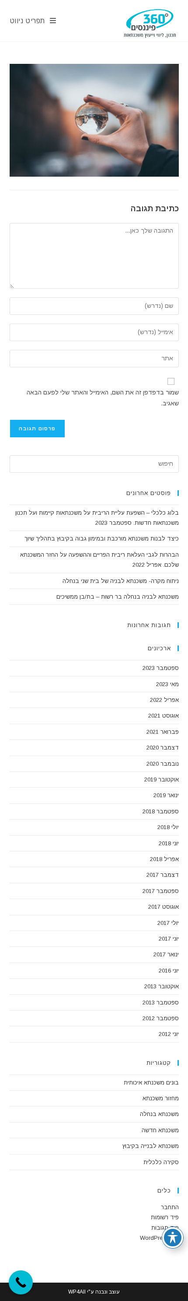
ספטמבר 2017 (161, 891)
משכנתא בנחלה (159, 1114)
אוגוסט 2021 (163, 715)
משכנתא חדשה (160, 1130)
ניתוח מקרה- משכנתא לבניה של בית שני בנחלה (121, 581)
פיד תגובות (165, 1227)
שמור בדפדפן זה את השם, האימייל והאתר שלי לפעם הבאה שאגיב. (103, 398)
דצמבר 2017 (162, 875)
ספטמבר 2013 (161, 1002)
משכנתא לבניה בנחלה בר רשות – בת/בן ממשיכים (117, 596)
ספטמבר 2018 (161, 811)
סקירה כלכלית (161, 1162)
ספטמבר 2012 (161, 1018)
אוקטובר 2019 (161, 779)
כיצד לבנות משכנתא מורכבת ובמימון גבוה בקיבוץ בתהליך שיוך (101, 538)
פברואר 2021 (162, 732)
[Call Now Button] (21, 1282)
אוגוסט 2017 (163, 906)
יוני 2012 (169, 1034)
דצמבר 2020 (162, 747)
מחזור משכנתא (161, 1098)
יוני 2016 (169, 970)
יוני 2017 (169, 938)
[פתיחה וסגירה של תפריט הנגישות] (172, 1237)
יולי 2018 (168, 827)
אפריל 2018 (164, 859)
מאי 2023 (167, 684)
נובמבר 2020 (162, 763)
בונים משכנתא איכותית (151, 1082)
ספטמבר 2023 (161, 668)
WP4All (77, 1292)
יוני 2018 (169, 843)
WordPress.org (159, 1238)
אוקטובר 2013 (161, 986)
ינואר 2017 (166, 954)
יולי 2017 (168, 923)
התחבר (170, 1207)
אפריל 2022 (164, 700)
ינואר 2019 (166, 795)
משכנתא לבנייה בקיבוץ (150, 1146)
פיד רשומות (165, 1217)
